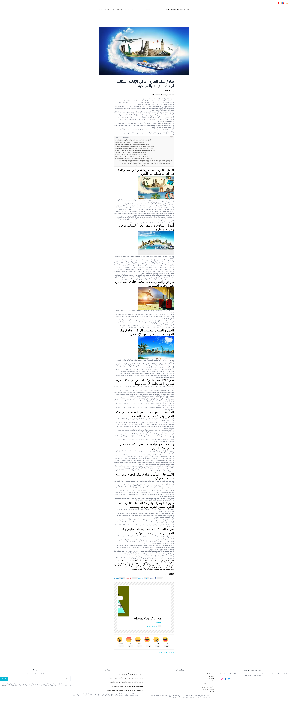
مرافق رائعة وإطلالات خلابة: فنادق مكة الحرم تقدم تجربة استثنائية (132, 144)
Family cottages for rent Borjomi (128, 694)
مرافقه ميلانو (100, 695)
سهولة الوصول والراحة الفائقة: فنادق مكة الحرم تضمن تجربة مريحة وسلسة (135, 156)
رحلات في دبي (189, 695)
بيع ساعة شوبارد (77, 695)
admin (161, 91)
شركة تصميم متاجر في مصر (201, 695)
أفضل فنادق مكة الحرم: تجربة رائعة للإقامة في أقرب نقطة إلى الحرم (133, 140)
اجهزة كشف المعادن (177, 695)
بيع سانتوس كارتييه (194, 697)
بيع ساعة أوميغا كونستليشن (89, 695)
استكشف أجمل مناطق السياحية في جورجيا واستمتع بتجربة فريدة (126, 678)
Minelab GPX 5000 (110, 695)
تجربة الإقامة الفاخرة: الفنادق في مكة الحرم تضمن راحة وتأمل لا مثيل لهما (135, 148)
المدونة (211, 678)
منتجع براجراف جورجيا (95, 694)
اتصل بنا (211, 676)
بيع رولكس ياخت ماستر (24, 685)
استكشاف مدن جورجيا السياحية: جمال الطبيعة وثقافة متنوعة (127, 686)
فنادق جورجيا (162, 652)
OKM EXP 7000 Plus (50, 685)
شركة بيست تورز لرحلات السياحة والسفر (177, 9)
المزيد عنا (210, 680)
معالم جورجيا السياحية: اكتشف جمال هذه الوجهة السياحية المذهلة (126, 682)
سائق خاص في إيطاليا (205, 697)
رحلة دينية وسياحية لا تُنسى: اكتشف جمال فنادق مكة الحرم (131, 152)
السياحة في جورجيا (208, 689)
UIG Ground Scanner (122, 695)
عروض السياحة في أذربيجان (13, 684)
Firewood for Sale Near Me (3, 16)
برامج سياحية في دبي (28, 684)
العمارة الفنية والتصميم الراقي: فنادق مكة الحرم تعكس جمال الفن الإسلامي (135, 146)
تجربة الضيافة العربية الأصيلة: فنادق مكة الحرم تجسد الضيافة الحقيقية (134, 158)
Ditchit (144, 16)
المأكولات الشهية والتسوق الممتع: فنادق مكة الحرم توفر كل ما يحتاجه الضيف (135, 150)
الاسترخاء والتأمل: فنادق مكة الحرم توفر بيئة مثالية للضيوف (131, 154)
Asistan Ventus (134, 695)
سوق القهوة (186, 697)
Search (4, 679)
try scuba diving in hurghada (9, 685)
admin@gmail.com (152, 626)
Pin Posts (210, 674)
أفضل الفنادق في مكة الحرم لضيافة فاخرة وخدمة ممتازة (130, 142)
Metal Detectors (166, 695)
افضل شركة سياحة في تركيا (54, 684)
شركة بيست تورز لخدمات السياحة (204, 683)
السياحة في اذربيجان (207, 687)
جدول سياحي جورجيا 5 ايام (175, 697)
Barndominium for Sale (285, 16)
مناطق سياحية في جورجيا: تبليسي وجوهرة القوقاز (130, 674)
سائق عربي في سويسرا (37, 685)
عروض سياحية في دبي (40, 684)
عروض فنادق (170, 652)
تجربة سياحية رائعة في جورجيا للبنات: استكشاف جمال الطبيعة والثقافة (125, 690)
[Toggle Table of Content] (170, 137)
